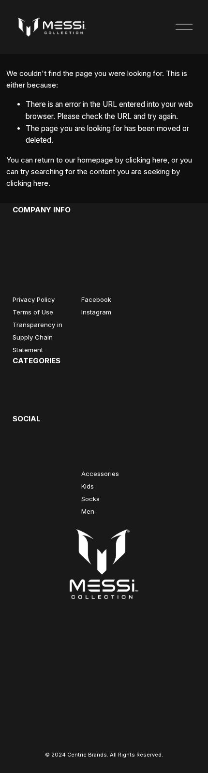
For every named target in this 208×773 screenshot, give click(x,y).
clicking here (146, 159)
